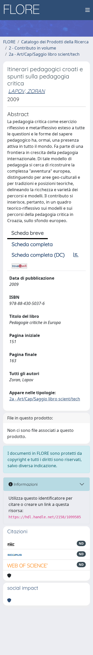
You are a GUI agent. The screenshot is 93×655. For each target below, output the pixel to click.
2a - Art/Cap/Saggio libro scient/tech (44, 54)
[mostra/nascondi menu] (87, 10)
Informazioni (25, 484)
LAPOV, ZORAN (26, 91)
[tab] (76, 254)
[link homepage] (23, 10)
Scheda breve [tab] (27, 233)
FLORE (9, 42)
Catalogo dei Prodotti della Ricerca (55, 42)
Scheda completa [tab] (32, 244)
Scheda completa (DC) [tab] (38, 255)
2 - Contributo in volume (32, 48)
